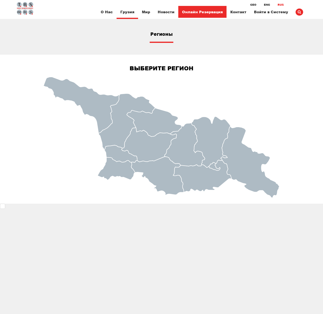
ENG (267, 4)
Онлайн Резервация (202, 11)
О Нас (107, 11)
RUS (281, 4)
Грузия (127, 11)
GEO (253, 4)
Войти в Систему (271, 11)
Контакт (238, 11)
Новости (166, 11)
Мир (146, 11)
